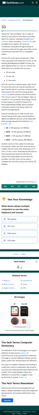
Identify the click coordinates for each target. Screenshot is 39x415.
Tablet (24, 284)
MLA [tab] (12, 186)
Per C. (36, 182)
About (19, 413)
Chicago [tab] (20, 186)
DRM (11, 99)
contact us (22, 377)
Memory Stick (9, 284)
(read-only (5, 94)
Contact (24, 413)
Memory (7, 280)
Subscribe (7, 400)
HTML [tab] (27, 186)
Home (4, 20)
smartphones (27, 41)
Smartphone (27, 280)
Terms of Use (26, 412)
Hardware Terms (14, 20)
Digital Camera (9, 288)
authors (23, 353)
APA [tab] (5, 186)
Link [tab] (33, 186)
